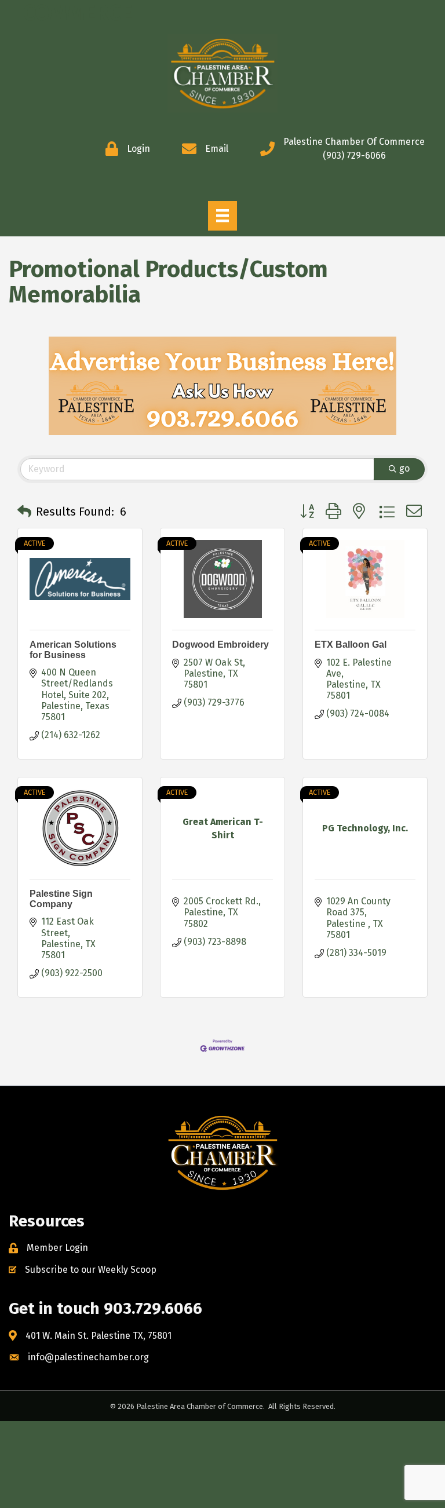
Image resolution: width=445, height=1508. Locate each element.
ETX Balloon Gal (350, 644)
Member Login (57, 1247)
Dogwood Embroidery (220, 644)
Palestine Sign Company (61, 899)
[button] (24, 511)
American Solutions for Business (73, 650)
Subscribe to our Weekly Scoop (90, 1269)
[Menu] (222, 215)
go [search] (404, 468)
